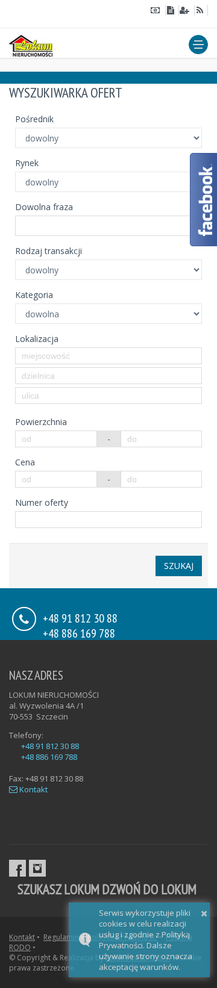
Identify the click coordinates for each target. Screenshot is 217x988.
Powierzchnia (41, 421)
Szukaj (178, 565)
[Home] (30, 44)
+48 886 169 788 (79, 632)
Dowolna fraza (44, 207)
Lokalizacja (36, 338)
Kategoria (34, 294)
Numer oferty (41, 502)
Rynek (27, 163)
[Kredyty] (157, 10)
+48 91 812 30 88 (50, 746)
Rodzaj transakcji (48, 250)
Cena (25, 462)
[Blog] (201, 10)
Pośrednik (34, 119)
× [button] (204, 913)
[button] (198, 44)
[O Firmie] (172, 10)
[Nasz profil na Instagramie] (37, 868)
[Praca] (186, 10)
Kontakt (32, 789)
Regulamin (61, 937)
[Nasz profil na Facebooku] (17, 868)
